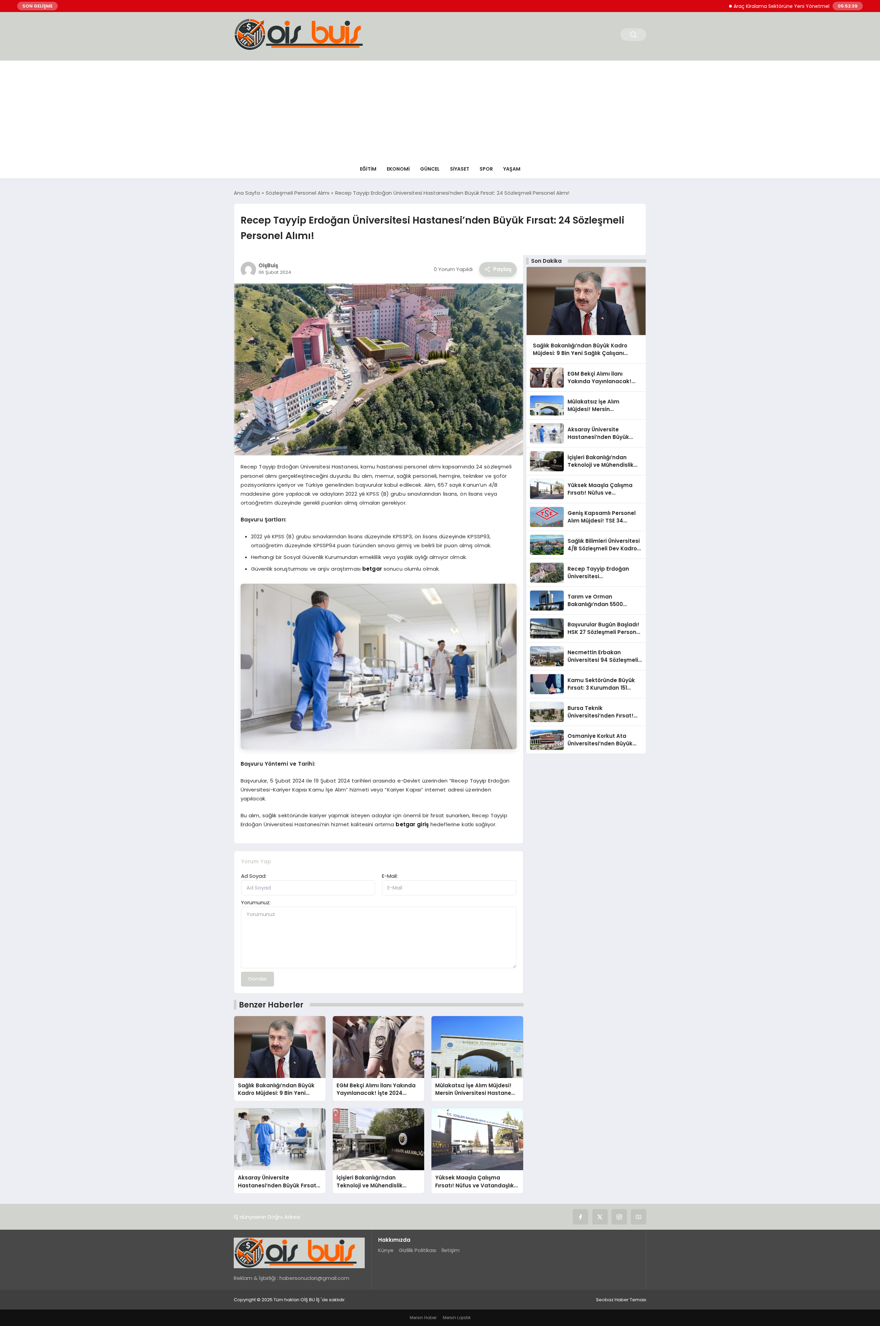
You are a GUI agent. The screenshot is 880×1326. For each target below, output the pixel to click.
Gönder (257, 978)
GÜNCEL (430, 168)
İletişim (450, 1250)
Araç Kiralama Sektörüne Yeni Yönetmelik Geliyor (752, 6)
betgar (372, 568)
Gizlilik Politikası (417, 1250)
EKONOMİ (398, 168)
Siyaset (459, 168)
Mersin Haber (423, 1317)
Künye (386, 1250)
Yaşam (511, 168)
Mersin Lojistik (457, 1317)
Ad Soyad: (253, 876)
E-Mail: (390, 876)
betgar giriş (412, 824)
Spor (486, 168)
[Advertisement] (440, 109)
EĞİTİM (368, 168)
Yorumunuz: (256, 902)
